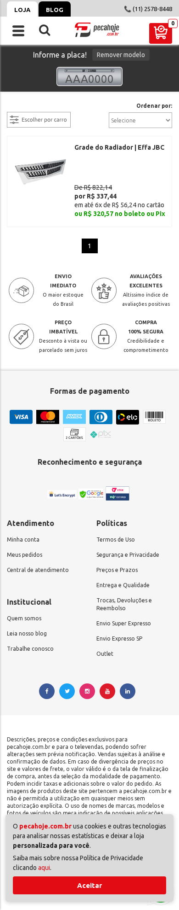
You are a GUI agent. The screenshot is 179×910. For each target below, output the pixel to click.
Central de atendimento (38, 570)
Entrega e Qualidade (123, 585)
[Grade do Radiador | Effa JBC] (40, 171)
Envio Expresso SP (119, 639)
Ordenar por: (154, 106)
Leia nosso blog (27, 633)
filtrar (16, 106)
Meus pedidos (24, 555)
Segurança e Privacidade (127, 555)
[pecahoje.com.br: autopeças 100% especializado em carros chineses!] (96, 29)
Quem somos (24, 618)
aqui (44, 867)
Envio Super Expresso (123, 623)
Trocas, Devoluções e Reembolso (124, 604)
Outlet (104, 654)
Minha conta (23, 539)
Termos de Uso (115, 539)
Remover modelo (121, 54)
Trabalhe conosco (30, 649)
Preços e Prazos (117, 570)
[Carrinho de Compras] (160, 33)
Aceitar (89, 885)
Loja (22, 9)
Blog (54, 9)
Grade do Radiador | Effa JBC (119, 147)
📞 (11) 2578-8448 (148, 9)
